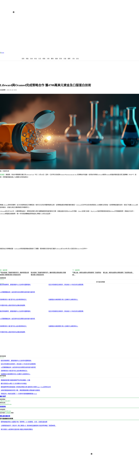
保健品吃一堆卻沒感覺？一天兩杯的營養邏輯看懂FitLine (19, 393)
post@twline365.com (5, 411)
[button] (81, 58)
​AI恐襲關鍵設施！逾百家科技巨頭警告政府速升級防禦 (17, 292)
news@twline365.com (5, 404)
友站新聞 (2, 90)
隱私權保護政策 (5, 416)
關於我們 (3, 396)
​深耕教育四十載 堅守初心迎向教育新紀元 (13, 299)
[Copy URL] (38, 262)
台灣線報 (8, 412)
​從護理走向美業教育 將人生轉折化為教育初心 (63, 299)
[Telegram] (32, 262)
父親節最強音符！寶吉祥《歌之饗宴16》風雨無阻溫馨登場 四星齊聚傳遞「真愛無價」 (28, 425)
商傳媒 (2, 174)
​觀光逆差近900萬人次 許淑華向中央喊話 (14, 383)
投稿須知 (3, 406)
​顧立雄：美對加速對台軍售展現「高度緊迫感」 (118, 272)
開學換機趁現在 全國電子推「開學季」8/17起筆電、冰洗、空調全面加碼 (24, 422)
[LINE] (14, 262)
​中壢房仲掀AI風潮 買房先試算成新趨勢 (12, 305)
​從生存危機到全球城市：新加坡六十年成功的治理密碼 (66, 284)
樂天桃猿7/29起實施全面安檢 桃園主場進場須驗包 (17, 429)
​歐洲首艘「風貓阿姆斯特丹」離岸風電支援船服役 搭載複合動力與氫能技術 (48, 274)
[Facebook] (20, 262)
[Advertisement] (54, 52)
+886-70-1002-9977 (5, 401)
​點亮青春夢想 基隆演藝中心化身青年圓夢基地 (15, 284)
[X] (26, 262)
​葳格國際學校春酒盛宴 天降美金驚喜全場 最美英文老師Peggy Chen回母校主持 (26, 387)
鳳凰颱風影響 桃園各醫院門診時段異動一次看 (15, 380)
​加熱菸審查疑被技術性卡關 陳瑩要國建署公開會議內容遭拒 (20, 390)
